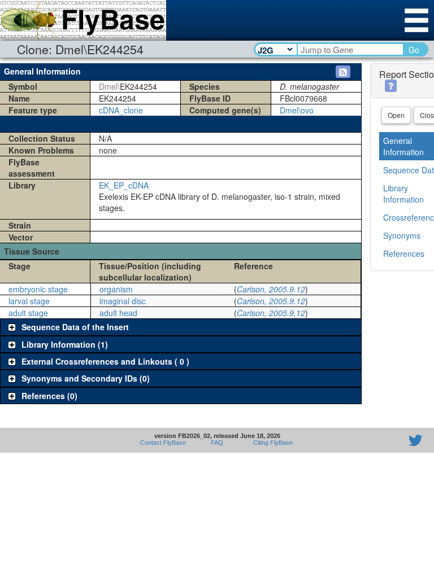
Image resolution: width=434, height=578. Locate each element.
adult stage (28, 312)
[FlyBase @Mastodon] (383, 440)
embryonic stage (38, 289)
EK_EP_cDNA (124, 185)
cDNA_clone (121, 110)
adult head (118, 312)
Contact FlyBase (163, 442)
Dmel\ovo (297, 110)
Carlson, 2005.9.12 (271, 289)
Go (414, 49)
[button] (343, 71)
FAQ (217, 442)
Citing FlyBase (271, 442)
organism (116, 289)
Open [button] (396, 115)
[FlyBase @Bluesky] (350, 440)
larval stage (29, 300)
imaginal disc (122, 300)
